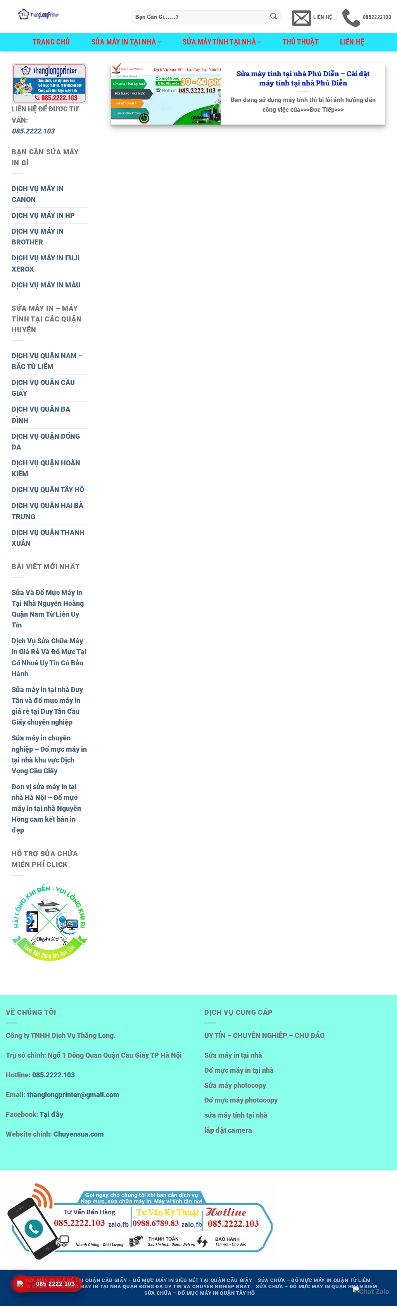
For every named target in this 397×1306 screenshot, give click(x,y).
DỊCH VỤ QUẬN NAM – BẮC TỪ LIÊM (47, 361)
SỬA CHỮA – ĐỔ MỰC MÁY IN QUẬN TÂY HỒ (199, 1293)
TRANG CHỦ (51, 42)
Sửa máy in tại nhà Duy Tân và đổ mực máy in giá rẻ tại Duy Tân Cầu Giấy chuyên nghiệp (47, 706)
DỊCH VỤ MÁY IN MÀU (46, 285)
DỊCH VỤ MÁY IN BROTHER (38, 236)
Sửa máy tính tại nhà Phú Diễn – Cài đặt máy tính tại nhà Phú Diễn (303, 78)
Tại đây (51, 1114)
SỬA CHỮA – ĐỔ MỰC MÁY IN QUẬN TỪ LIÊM (314, 1280)
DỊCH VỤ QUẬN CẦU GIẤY (43, 388)
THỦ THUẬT (301, 42)
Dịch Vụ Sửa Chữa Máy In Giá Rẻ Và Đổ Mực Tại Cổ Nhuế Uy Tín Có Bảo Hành (49, 657)
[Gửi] (273, 17)
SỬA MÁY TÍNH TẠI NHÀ (219, 42)
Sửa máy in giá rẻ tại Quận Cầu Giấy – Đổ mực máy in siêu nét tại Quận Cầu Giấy (138, 1280)
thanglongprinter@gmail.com (73, 1095)
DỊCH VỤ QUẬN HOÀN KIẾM (46, 468)
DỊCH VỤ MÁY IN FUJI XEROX (45, 263)
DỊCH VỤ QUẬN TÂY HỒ (48, 490)
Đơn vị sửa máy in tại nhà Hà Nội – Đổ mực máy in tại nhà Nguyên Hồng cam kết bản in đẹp (46, 808)
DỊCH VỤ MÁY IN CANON (38, 194)
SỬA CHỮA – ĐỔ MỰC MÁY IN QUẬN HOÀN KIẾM (316, 1286)
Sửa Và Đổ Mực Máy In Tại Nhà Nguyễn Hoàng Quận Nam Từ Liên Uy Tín (48, 609)
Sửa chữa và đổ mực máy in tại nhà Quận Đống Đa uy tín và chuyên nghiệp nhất (135, 1286)
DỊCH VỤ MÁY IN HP (43, 215)
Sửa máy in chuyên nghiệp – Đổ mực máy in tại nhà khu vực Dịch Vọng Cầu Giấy (49, 754)
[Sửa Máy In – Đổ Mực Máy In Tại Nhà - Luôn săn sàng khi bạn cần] (62, 16)
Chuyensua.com (79, 1134)
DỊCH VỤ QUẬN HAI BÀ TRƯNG (47, 511)
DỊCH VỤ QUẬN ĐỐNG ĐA (46, 441)
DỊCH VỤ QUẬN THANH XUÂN (48, 538)
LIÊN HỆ (352, 42)
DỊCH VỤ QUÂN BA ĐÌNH (41, 414)
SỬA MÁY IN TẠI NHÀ (123, 42)
